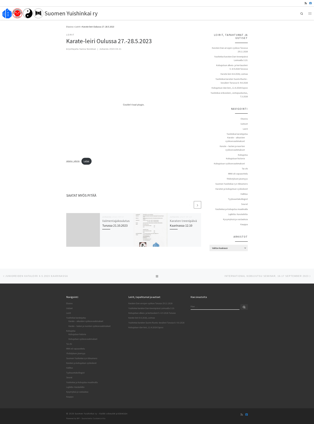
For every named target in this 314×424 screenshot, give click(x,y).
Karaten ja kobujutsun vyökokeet (232, 188)
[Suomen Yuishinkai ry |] (22, 12)
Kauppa (244, 224)
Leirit (77, 26)
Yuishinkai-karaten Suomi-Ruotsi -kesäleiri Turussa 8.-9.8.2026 (232, 81)
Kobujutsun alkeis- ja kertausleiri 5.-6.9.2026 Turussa (232, 67)
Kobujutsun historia (235, 158)
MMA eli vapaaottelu (238, 173)
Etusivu (69, 26)
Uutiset (244, 123)
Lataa (86, 161)
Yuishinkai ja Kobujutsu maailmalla (231, 209)
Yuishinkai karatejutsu (237, 133)
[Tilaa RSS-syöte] (306, 3)
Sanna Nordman (87, 49)
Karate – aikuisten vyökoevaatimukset (235, 139)
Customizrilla (99, 418)
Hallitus (244, 193)
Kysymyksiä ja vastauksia (235, 219)
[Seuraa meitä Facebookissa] (310, 3)
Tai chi (245, 168)
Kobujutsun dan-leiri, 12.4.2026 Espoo (230, 87)
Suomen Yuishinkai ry (86, 413)
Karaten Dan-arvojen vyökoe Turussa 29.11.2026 (230, 49)
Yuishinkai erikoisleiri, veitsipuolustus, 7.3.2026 (229, 94)
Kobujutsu (243, 154)
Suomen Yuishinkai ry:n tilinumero (231, 183)
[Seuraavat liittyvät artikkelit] (197, 204)
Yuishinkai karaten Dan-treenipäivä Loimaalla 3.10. (231, 58)
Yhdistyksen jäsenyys (237, 178)
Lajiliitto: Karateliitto (238, 214)
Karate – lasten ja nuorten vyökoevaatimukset (232, 148)
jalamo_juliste (73, 161)
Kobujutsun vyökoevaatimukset (229, 163)
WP (78, 418)
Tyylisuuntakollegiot (238, 199)
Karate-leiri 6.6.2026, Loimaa (234, 73)
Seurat (244, 204)
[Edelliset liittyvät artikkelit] (189, 204)
